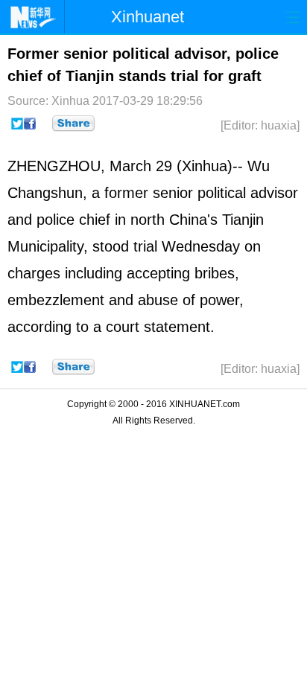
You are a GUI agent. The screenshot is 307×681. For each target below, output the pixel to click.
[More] (73, 123)
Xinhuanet (147, 16)
